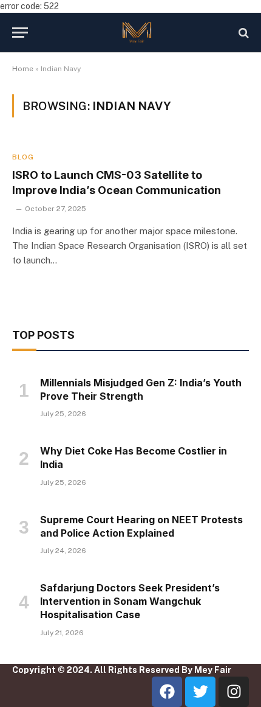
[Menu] (20, 32)
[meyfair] (136, 32)
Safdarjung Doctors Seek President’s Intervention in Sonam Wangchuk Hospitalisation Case (130, 601)
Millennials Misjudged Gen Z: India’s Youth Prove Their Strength (141, 389)
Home (22, 68)
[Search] (242, 32)
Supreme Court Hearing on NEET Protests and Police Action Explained (141, 526)
